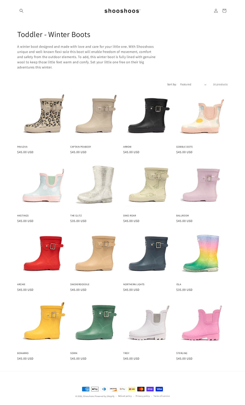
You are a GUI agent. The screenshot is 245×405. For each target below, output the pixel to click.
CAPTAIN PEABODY (80, 146)
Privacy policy (143, 396)
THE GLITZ (76, 215)
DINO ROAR (129, 215)
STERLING (181, 353)
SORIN (73, 353)
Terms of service (162, 396)
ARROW (127, 146)
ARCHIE (21, 284)
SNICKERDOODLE (80, 284)
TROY (126, 353)
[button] (21, 11)
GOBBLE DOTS (184, 146)
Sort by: (171, 84)
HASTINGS (23, 215)
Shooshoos (88, 396)
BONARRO (23, 353)
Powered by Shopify (104, 396)
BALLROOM (182, 215)
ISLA (178, 284)
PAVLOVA (22, 146)
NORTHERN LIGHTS (134, 284)
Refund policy (125, 396)
